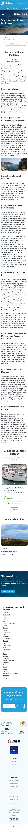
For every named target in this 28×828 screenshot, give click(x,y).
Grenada (5, 656)
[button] (19, 3)
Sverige (5, 652)
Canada (5, 667)
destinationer (14, 789)
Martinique (6, 636)
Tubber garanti (14, 786)
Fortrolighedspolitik (14, 796)
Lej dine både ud (14, 783)
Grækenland (6, 615)
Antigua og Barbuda (8, 660)
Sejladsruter (12, 37)
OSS (14, 767)
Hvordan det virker (14, 780)
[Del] (2, 44)
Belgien (5, 654)
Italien (5, 617)
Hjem (2, 37)
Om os (14, 764)
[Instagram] (17, 819)
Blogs (6, 37)
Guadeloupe (6, 649)
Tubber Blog (20, 14)
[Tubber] (7, 3)
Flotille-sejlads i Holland (9, 551)
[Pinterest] (14, 819)
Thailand (5, 641)
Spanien (5, 625)
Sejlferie (6, 8)
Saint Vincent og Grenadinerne (11, 673)
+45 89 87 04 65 (15, 812)
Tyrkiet (5, 621)
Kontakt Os (14, 770)
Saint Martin (6, 639)
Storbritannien (7, 645)
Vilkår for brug (14, 799)
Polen (4, 647)
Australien (6, 675)
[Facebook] (11, 819)
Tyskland (5, 628)
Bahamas (5, 634)
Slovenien (6, 662)
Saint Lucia (6, 671)
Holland (5, 630)
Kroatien (5, 612)
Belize (5, 669)
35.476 (7, 729)
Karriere (14, 773)
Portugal (5, 678)
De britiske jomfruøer (9, 623)
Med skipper (16, 8)
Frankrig (5, 619)
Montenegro (6, 658)
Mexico (5, 665)
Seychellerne (6, 632)
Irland (4, 643)
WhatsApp (15, 815)
